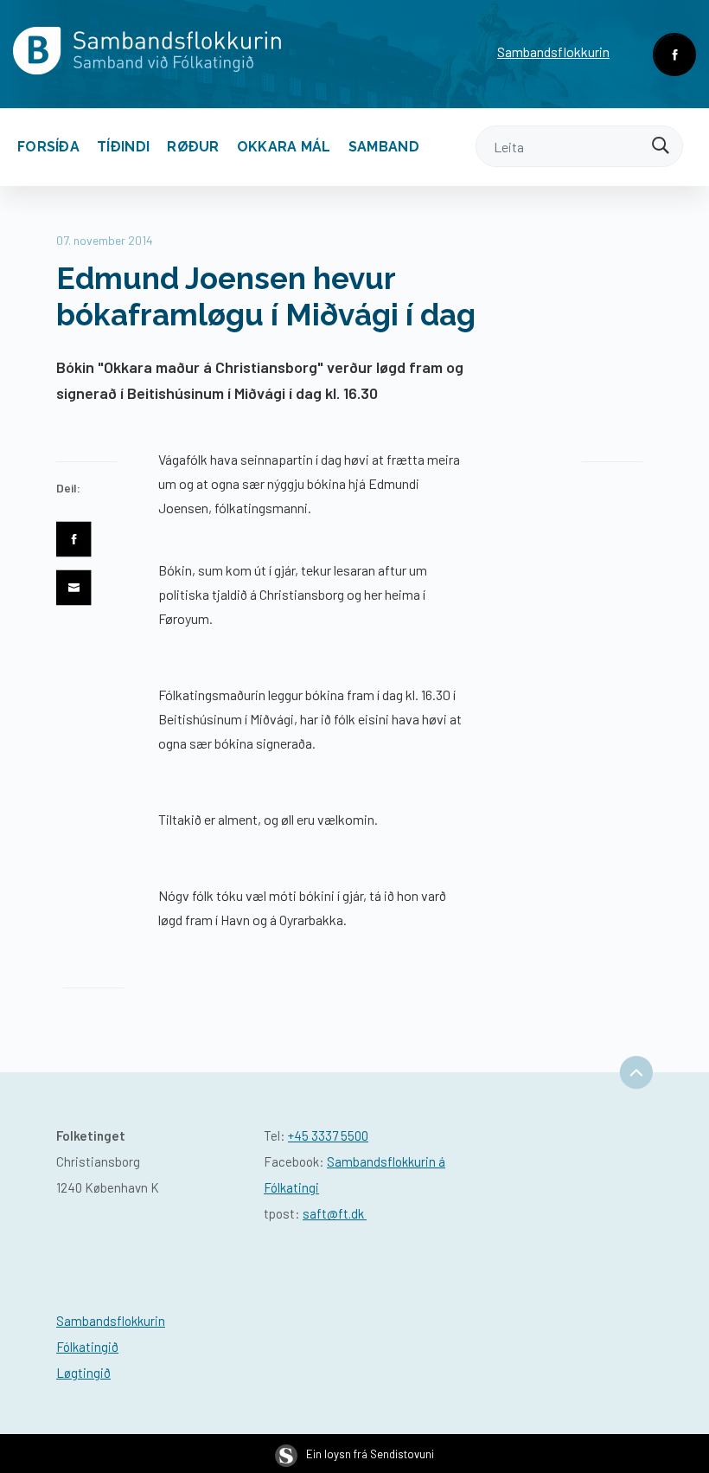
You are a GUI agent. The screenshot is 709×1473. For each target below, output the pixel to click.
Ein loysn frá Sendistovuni (370, 1454)
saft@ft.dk (335, 1213)
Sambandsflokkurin (553, 51)
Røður (193, 146)
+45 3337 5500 (328, 1135)
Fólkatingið (87, 1346)
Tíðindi (123, 146)
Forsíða (48, 146)
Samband (383, 146)
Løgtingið (83, 1372)
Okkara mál (284, 146)
